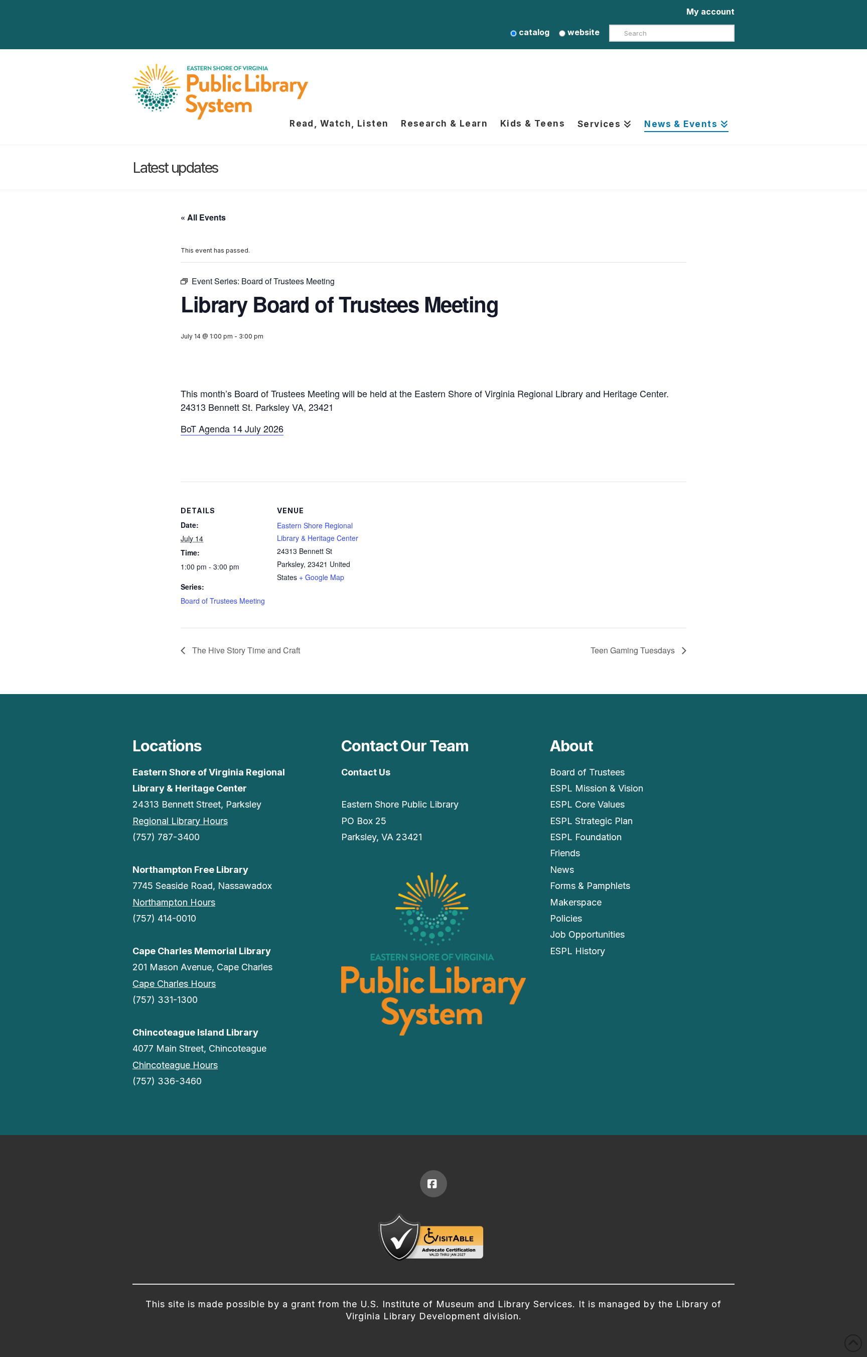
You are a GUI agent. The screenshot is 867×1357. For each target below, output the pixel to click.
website (582, 32)
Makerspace (576, 902)
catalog (533, 32)
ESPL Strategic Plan (591, 821)
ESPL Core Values (587, 804)
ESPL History (577, 951)
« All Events (203, 217)
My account (710, 12)
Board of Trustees (587, 772)
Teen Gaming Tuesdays (634, 650)
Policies (566, 918)
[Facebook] (433, 1183)
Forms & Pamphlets (590, 885)
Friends (565, 853)
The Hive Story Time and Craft (245, 650)
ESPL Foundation (586, 837)
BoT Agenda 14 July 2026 (232, 428)
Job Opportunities (587, 934)
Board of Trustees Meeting (223, 601)
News (562, 869)
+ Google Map (321, 577)
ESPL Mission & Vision (596, 788)
